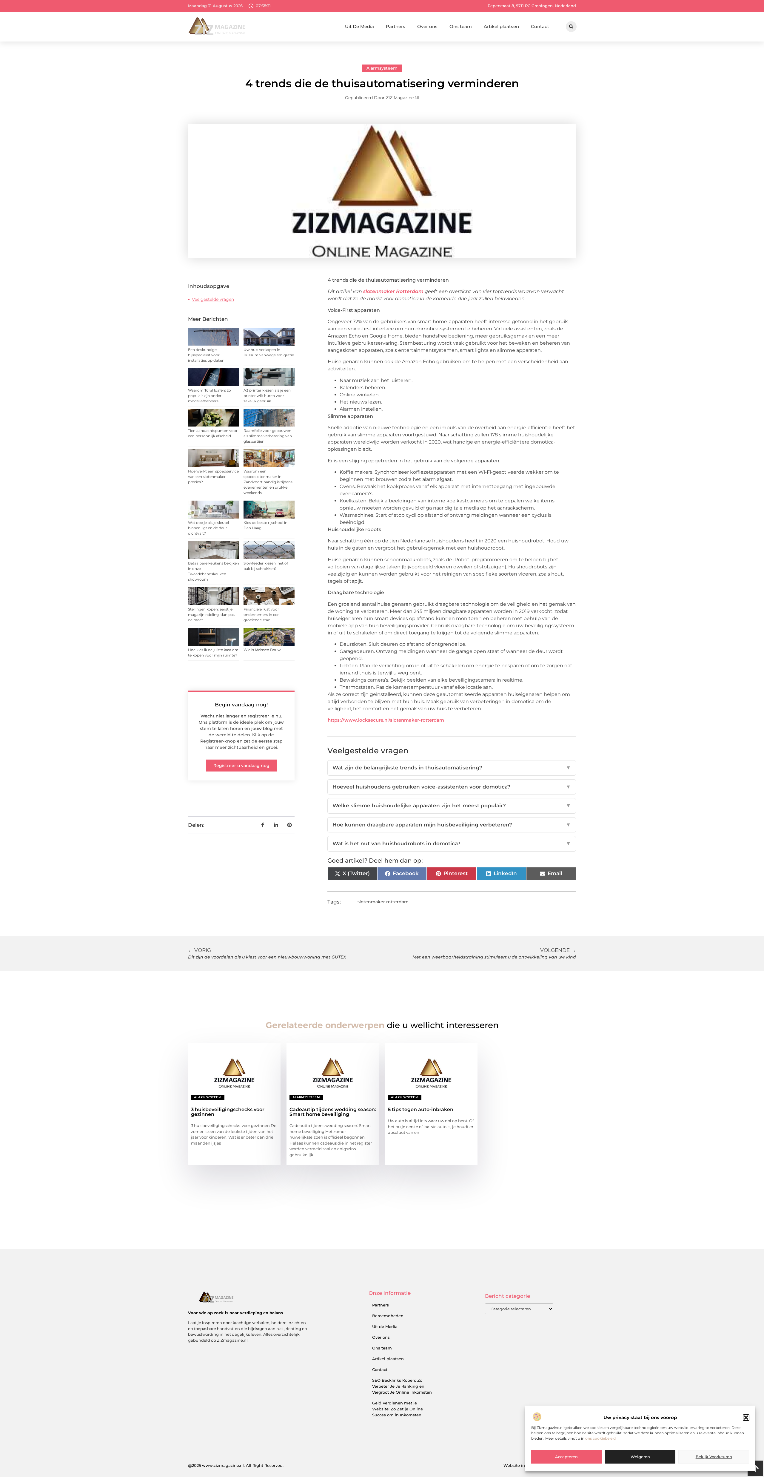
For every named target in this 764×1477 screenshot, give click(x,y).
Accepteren (566, 1457)
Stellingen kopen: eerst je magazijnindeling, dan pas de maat (211, 614)
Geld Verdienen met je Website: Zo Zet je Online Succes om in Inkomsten (397, 1409)
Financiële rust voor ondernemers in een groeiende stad (262, 614)
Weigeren (640, 1457)
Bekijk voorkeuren (714, 1457)
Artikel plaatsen (501, 26)
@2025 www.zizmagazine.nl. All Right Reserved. (236, 1465)
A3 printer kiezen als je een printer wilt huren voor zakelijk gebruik (267, 395)
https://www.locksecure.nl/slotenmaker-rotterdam (386, 720)
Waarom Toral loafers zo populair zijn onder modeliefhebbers (209, 395)
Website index (517, 1465)
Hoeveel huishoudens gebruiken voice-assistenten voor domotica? (451, 787)
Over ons (427, 26)
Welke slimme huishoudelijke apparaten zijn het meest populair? (451, 806)
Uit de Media (385, 1326)
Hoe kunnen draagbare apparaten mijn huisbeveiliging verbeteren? (451, 825)
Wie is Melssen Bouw (262, 650)
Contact (540, 26)
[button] (746, 1418)
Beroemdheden (387, 1315)
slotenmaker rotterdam (383, 901)
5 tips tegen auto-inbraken (420, 1109)
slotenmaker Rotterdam (393, 291)
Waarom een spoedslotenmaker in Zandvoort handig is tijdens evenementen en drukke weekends (268, 482)
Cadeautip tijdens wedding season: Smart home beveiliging (332, 1112)
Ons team (460, 26)
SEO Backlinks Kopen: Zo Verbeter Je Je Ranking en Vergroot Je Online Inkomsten (402, 1386)
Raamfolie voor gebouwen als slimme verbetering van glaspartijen (268, 436)
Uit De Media (359, 26)
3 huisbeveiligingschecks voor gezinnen (227, 1112)
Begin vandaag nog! (241, 705)
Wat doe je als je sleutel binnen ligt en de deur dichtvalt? (208, 528)
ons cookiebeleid (600, 1438)
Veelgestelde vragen (213, 299)
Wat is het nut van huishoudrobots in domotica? (451, 843)
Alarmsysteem (382, 68)
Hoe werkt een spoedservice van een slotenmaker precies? (213, 476)
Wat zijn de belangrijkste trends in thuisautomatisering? (451, 768)
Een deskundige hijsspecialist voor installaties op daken (206, 355)
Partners (395, 26)
